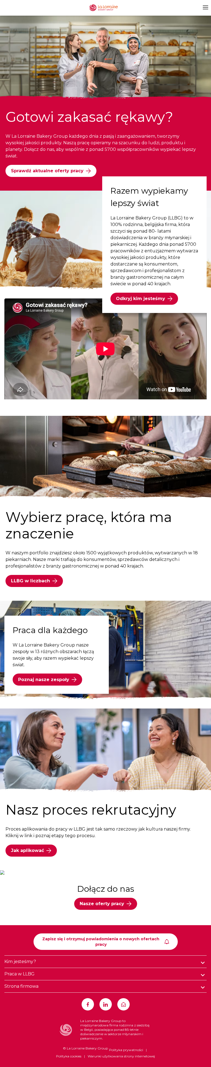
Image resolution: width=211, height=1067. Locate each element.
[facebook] (88, 1004)
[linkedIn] (105, 1004)
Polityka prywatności (126, 1050)
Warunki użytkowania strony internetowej (121, 1056)
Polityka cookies (68, 1056)
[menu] (205, 7)
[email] (123, 1004)
